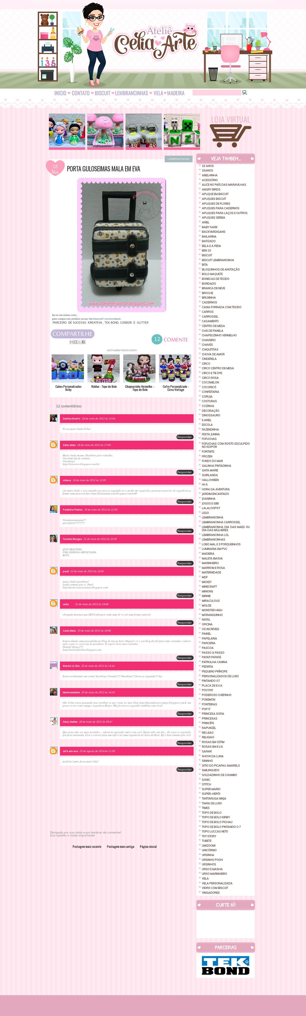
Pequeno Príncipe (214, 671)
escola (207, 424)
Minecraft (209, 586)
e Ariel (206, 420)
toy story (209, 836)
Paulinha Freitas (73, 509)
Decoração (210, 410)
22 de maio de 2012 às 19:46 (91, 604)
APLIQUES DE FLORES (216, 203)
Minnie (206, 596)
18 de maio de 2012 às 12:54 (98, 418)
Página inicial (148, 846)
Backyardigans (213, 231)
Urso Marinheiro (214, 873)
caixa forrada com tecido (221, 307)
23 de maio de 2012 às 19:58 (94, 630)
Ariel (205, 222)
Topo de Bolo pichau (217, 822)
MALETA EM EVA (212, 558)
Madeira (208, 553)
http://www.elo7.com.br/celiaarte (105, 319)
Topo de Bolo (211, 812)
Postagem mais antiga (120, 846)
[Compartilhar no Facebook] (83, 342)
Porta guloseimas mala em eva (103, 168)
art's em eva (70, 751)
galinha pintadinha (216, 465)
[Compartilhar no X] (79, 342)
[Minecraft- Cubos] (182, 132)
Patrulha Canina (214, 662)
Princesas (209, 718)
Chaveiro (209, 340)
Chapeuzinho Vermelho (219, 335)
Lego (205, 512)
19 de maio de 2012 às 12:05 (89, 480)
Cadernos (209, 302)
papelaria (209, 638)
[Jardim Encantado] (105, 132)
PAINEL (206, 633)
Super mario (211, 789)
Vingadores (211, 892)
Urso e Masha (212, 869)
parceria (208, 643)
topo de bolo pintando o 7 (221, 826)
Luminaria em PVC (214, 549)
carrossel (210, 316)
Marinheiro (210, 563)
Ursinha (208, 855)
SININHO (207, 760)
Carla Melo (69, 630)
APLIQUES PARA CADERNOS (220, 208)
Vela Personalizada (217, 883)
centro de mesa (213, 326)
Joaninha (208, 498)
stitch (206, 784)
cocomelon (210, 382)
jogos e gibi (210, 503)
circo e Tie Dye (212, 373)
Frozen (207, 456)
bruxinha (209, 297)
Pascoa (208, 647)
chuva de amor (213, 354)
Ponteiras (209, 704)
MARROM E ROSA (213, 567)
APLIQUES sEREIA (213, 217)
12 (157, 339)
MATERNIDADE (211, 572)
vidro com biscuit (215, 888)
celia (66, 604)
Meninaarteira (71, 692)
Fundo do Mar (212, 461)
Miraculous (211, 600)
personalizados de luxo (220, 676)
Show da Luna (213, 756)
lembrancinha (212, 517)
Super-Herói (211, 793)
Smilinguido (210, 770)
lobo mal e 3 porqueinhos (221, 544)
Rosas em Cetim (213, 742)
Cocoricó (209, 387)
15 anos (208, 166)
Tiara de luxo (212, 803)
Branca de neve (213, 288)
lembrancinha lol (215, 535)
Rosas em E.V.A (212, 746)
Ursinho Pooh (212, 859)
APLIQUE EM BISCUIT (215, 194)
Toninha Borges (72, 539)
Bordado (209, 283)
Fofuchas (209, 438)
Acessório (210, 180)
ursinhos (209, 864)
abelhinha (210, 175)
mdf (205, 577)
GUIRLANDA (210, 475)
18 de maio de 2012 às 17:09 (93, 445)
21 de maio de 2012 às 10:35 (100, 539)
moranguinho (212, 615)
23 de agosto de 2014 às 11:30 (97, 751)
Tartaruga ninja (214, 798)
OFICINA (207, 624)
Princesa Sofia (213, 713)
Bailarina (209, 236)
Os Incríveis (210, 629)
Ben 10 (206, 250)
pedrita (207, 666)
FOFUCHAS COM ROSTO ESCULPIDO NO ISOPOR (226, 445)
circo (206, 363)
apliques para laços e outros (225, 213)
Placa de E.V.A (212, 685)
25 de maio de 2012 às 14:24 (97, 692)
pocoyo (207, 690)
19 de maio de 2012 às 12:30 (100, 509)
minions (207, 591)
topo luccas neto (215, 831)
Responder (184, 437)
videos (67, 480)
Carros (208, 311)
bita (205, 264)
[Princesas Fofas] (67, 132)
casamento (210, 321)
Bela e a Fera (211, 246)
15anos (207, 170)
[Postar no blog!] (75, 342)
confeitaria (210, 391)
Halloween (210, 480)
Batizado (209, 241)
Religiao (208, 737)
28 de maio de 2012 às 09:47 (95, 721)
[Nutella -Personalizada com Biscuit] (144, 132)
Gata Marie (210, 470)
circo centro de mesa (218, 368)
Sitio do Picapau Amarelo (221, 765)
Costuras (209, 401)
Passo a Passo (213, 652)
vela (205, 878)
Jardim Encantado (215, 493)
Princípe (208, 723)
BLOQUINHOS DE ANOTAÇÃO (221, 269)
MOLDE (206, 605)
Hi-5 (205, 484)
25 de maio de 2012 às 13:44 (97, 665)
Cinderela (209, 358)
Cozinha (208, 406)
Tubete (206, 840)
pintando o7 (211, 680)
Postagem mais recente (87, 846)
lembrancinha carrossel (221, 522)
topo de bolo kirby (216, 817)
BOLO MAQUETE (212, 274)
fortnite (208, 451)
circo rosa (210, 377)
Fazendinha (210, 429)
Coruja (207, 396)
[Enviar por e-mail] (72, 342)
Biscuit (207, 255)
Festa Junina (211, 434)
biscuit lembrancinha (218, 260)
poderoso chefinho (216, 695)
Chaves (207, 344)
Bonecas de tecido (215, 278)
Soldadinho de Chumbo (219, 775)
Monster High (212, 610)
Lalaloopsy (211, 508)
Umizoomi (208, 845)
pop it (206, 709)
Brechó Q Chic (71, 665)
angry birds (211, 189)
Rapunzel (209, 727)
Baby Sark (210, 227)
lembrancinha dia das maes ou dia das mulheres (226, 528)
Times (206, 808)
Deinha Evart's (71, 418)
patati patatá (211, 657)
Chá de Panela (212, 330)
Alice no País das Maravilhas (224, 184)
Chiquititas (210, 349)
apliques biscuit (214, 198)
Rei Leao (208, 732)
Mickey (206, 582)
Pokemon (208, 699)
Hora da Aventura (216, 489)
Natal (206, 619)
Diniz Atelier (70, 721)
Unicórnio (209, 850)
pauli (66, 571)
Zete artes (69, 445)
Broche (207, 293)
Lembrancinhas (178, 158)
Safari (207, 751)
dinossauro (211, 415)
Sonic (206, 779)
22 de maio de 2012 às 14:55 (86, 571)
